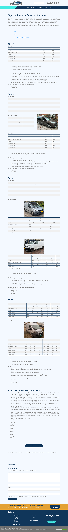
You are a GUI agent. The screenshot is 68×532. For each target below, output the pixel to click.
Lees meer (54, 529)
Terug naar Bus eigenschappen (34, 445)
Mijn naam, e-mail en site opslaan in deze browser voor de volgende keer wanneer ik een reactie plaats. (28, 496)
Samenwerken (51, 521)
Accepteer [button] (64, 529)
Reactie (9, 472)
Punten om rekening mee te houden (22, 37)
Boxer (15, 35)
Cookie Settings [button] (59, 529)
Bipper (15, 31)
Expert (15, 34)
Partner (15, 32)
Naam (9, 483)
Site (8, 491)
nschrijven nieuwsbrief (55, 506)
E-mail (9, 487)
